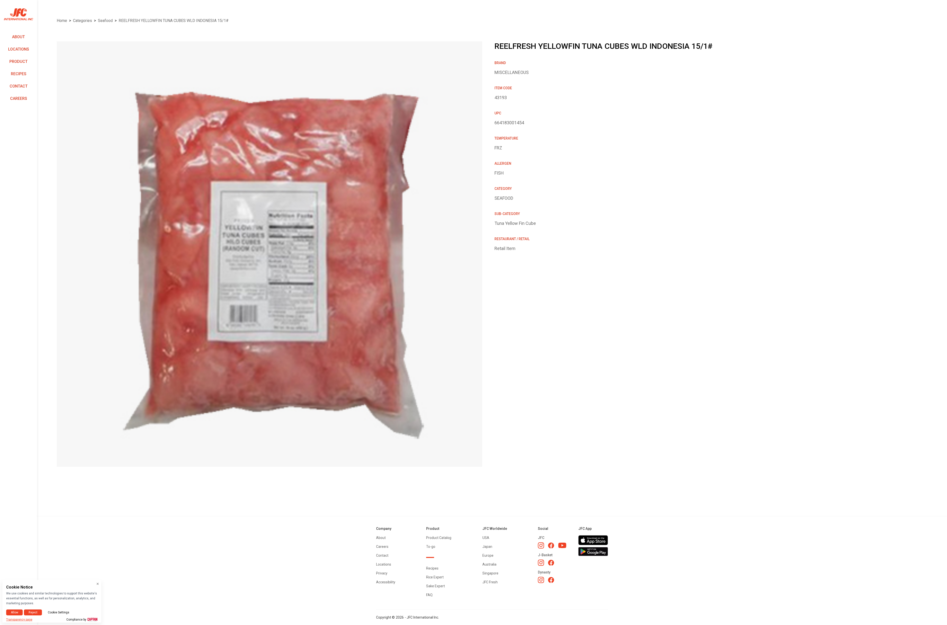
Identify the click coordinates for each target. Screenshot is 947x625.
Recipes (18, 73)
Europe (487, 555)
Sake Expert (435, 586)
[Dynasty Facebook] (551, 580)
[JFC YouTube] (562, 545)
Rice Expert (435, 577)
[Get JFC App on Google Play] (593, 551)
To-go (430, 547)
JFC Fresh (490, 582)
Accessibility (385, 582)
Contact (19, 86)
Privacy (381, 573)
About (18, 37)
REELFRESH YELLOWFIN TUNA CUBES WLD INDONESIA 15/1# (174, 20)
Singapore (490, 573)
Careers (18, 98)
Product (18, 61)
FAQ (429, 595)
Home (62, 20)
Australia (489, 564)
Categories (82, 20)
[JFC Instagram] (541, 545)
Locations (18, 49)
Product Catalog (438, 538)
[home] (18, 14)
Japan (487, 547)
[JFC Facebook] (551, 545)
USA (485, 538)
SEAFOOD (105, 20)
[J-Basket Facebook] (551, 563)
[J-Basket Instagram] (541, 562)
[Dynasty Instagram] (541, 580)
